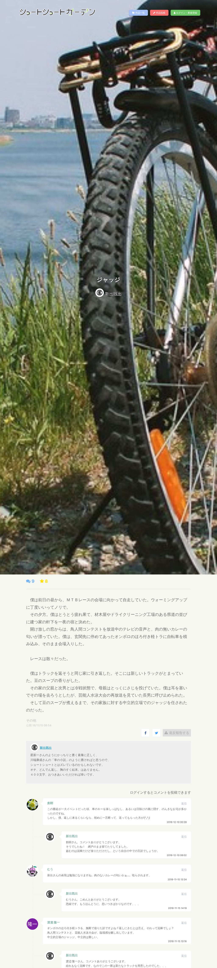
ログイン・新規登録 (186, 12)
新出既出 (113, 293)
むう (50, 869)
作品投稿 (160, 12)
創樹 (50, 803)
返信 (184, 803)
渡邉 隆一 (53, 922)
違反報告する (178, 733)
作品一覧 (140, 12)
